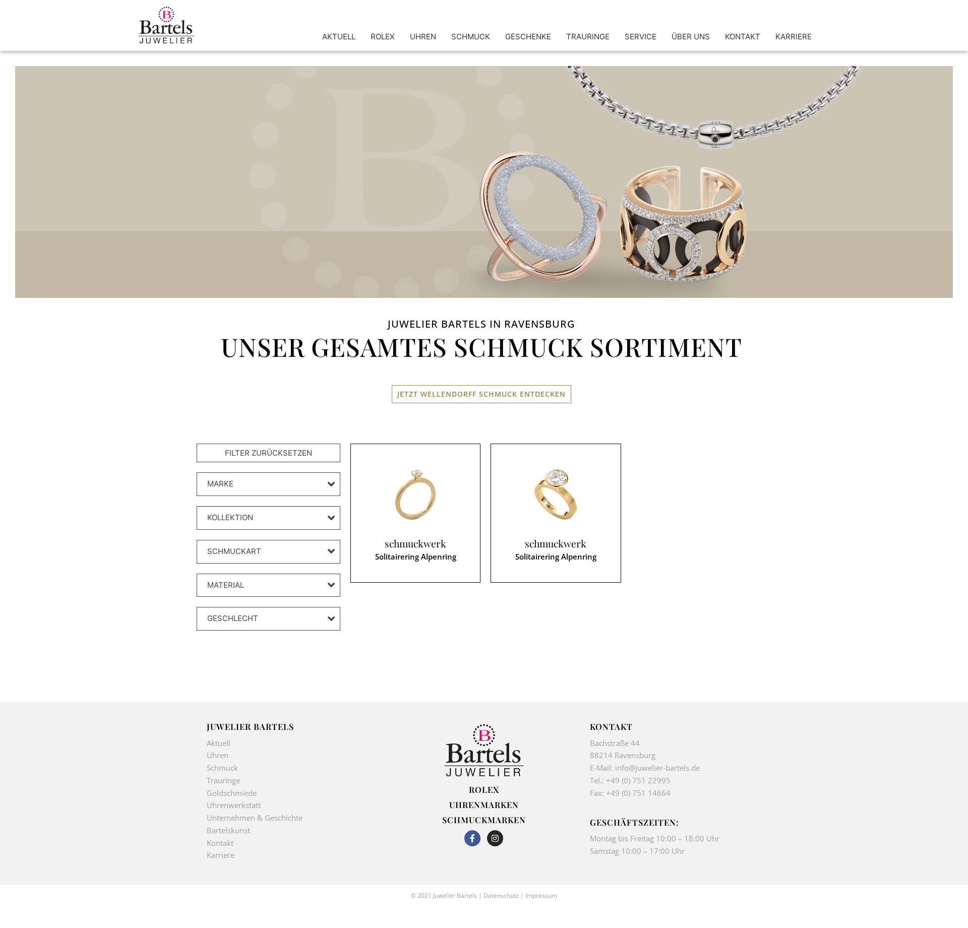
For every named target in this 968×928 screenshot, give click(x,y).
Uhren (217, 755)
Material (225, 585)
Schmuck (222, 768)
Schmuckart (234, 551)
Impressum (541, 895)
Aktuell (218, 743)
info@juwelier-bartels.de (657, 768)
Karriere (220, 855)
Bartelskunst (228, 830)
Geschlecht (232, 618)
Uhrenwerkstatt (234, 805)
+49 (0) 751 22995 (638, 780)
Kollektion (230, 517)
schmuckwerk (415, 543)
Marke (220, 483)
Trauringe (224, 780)
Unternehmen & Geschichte (254, 818)
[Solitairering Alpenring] (415, 494)
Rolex (484, 789)
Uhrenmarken (484, 804)
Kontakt (220, 843)
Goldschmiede (232, 793)
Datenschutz (501, 895)
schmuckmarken (484, 819)
